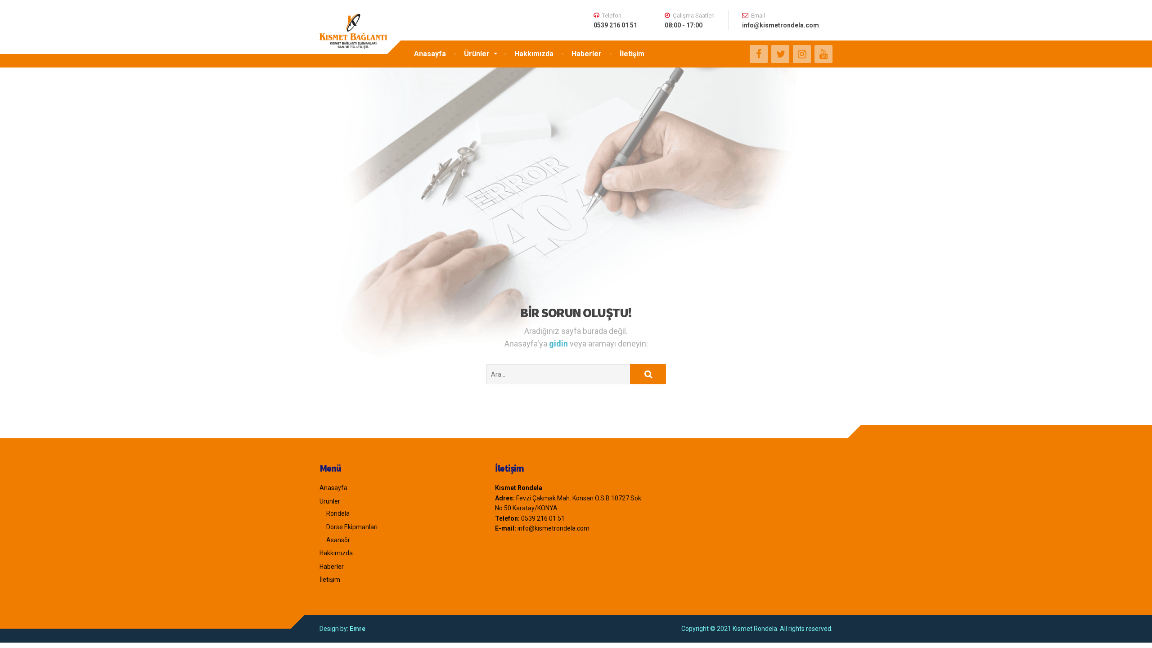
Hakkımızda (534, 54)
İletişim (632, 54)
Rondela (338, 513)
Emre (357, 628)
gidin (559, 343)
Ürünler (477, 54)
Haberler (587, 54)
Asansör (338, 540)
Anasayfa (430, 54)
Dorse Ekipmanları (352, 527)
